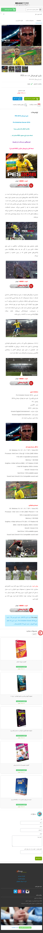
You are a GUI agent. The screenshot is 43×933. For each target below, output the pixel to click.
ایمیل (41, 826)
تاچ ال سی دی (21, 876)
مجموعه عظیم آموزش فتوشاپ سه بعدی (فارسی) (21, 730)
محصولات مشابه (30, 20)
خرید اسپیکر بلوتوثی (21, 881)
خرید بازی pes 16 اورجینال (21, 624)
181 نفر (16, 98)
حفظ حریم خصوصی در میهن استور (34, 901)
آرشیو (34, 634)
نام (41, 819)
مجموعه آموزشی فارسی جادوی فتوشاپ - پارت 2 (21, 696)
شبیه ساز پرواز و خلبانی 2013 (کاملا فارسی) (21, 799)
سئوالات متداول (38, 898)
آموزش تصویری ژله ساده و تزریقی (21, 765)
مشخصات (38, 20)
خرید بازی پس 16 (15, 617)
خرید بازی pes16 (26, 617)
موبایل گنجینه (21, 878)
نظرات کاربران (19, 20)
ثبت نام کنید (15, 927)
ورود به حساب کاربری (25, 927)
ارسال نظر (38, 858)
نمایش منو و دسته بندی (32, 9)
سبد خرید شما (8, 9)
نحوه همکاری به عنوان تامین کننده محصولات (31, 903)
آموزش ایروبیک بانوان (21, 661)
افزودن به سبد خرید (30, 98)
